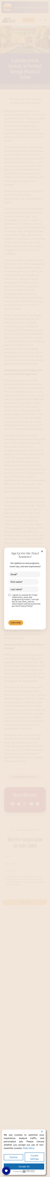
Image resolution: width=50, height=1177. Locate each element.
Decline (13, 1157)
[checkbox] (24, 600)
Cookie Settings (34, 1157)
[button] (42, 551)
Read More (28, 1148)
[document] (25, 588)
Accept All (24, 1166)
